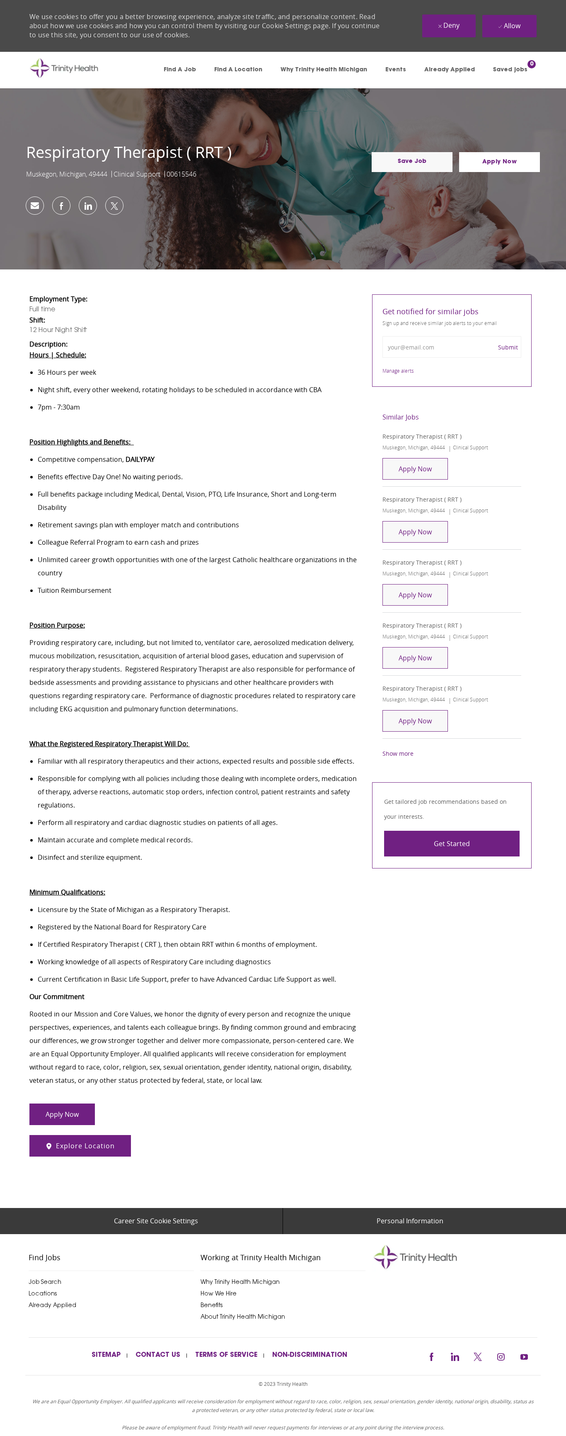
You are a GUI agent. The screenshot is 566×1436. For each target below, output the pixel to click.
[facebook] (431, 1355)
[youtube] (524, 1355)
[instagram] (501, 1355)
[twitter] (478, 1355)
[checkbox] (412, 162)
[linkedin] (454, 1355)
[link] (76, 70)
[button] (499, 162)
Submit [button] (508, 347)
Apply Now (423, 468)
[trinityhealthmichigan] (454, 1256)
